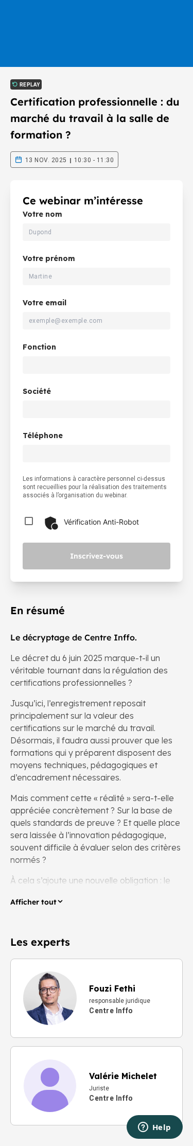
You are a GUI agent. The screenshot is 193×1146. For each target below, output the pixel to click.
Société (37, 391)
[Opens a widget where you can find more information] (154, 1128)
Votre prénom (49, 258)
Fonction (39, 347)
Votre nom (42, 214)
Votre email (44, 302)
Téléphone (43, 435)
